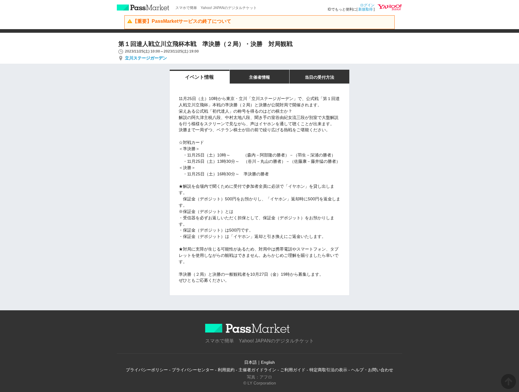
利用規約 (226, 369)
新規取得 (365, 9)
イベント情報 (199, 77)
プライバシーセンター (193, 369)
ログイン (367, 5)
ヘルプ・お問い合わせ (372, 369)
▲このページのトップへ (508, 381)
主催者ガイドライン (257, 369)
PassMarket (143, 8)
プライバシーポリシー (147, 369)
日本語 (250, 362)
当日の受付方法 (319, 77)
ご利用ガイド (292, 369)
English (268, 362)
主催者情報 (259, 77)
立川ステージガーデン (146, 58)
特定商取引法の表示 (328, 369)
